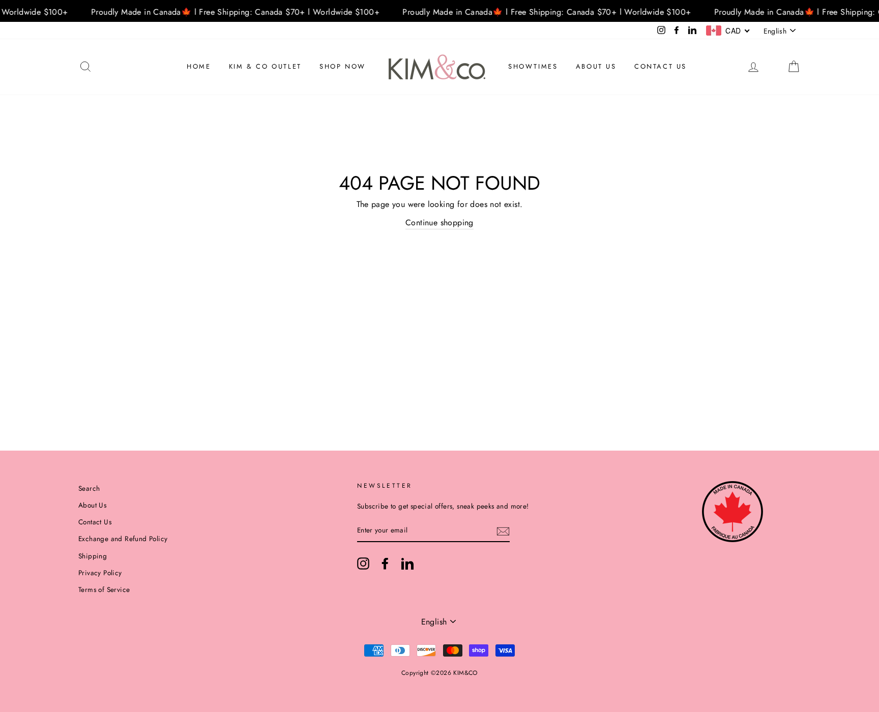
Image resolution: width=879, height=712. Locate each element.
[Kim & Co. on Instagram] (363, 563)
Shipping (92, 556)
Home (199, 66)
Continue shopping (439, 222)
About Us (596, 66)
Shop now (342, 66)
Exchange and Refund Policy (122, 538)
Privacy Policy (100, 573)
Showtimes (533, 66)
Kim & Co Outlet (265, 66)
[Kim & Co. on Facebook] (385, 563)
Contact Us (660, 66)
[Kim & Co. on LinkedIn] (407, 563)
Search (89, 488)
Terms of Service (104, 589)
